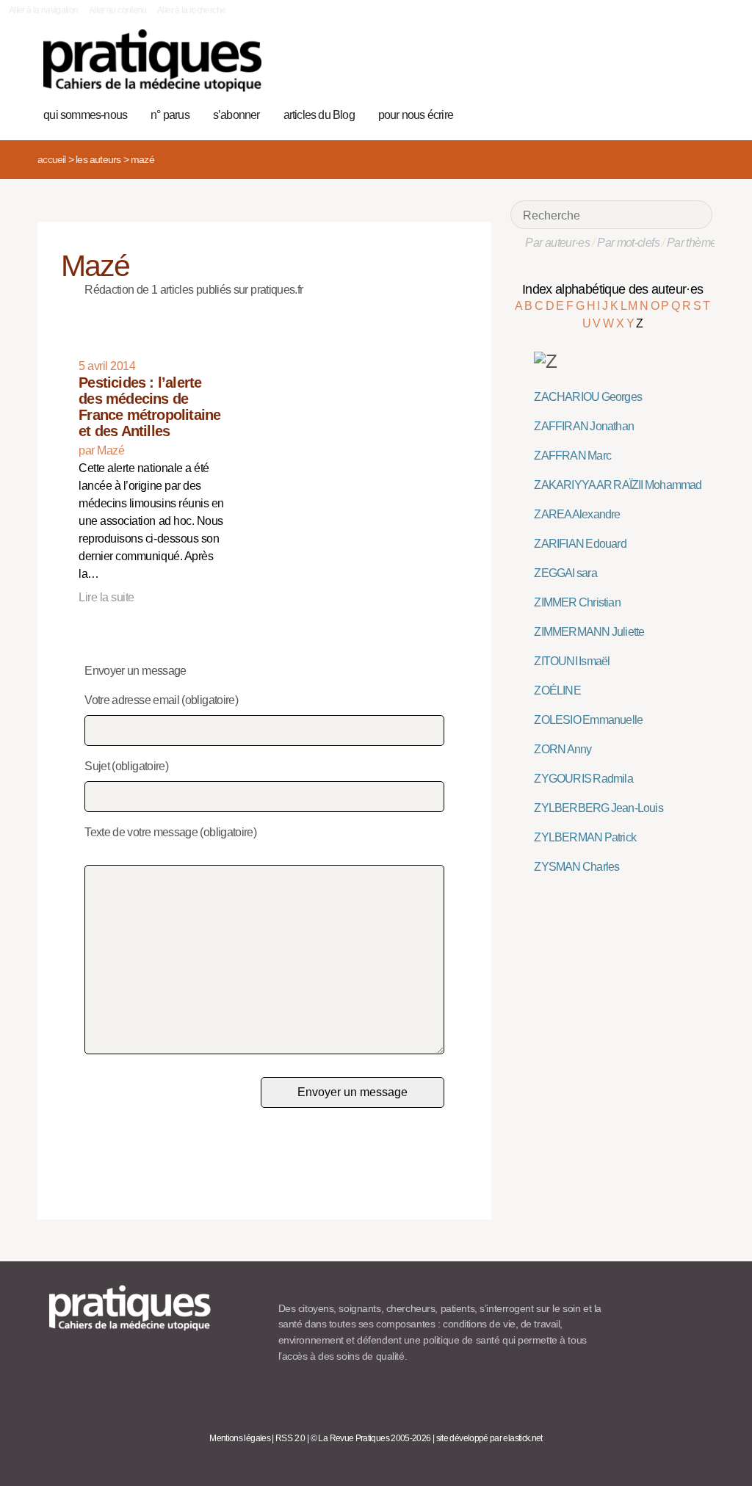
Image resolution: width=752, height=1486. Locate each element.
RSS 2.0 (290, 1438)
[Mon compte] (673, 113)
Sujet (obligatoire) (126, 766)
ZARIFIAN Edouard (580, 543)
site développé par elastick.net (489, 1438)
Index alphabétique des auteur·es (613, 289)
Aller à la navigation (44, 10)
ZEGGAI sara (565, 573)
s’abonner (236, 115)
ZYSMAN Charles (576, 866)
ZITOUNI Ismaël (572, 661)
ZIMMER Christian (577, 602)
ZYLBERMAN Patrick (585, 837)
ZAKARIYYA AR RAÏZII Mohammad (617, 485)
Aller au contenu (118, 10)
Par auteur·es (557, 242)
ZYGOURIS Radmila (583, 778)
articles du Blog (319, 115)
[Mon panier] (650, 113)
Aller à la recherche (191, 10)
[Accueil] (152, 60)
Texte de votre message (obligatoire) (170, 832)
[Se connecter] (696, 113)
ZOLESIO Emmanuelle (588, 720)
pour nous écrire (415, 115)
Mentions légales (239, 1438)
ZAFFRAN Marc (572, 455)
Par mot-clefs (628, 242)
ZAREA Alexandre (577, 514)
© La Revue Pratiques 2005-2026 (371, 1438)
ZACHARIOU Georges (588, 397)
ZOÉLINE (557, 690)
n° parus (170, 115)
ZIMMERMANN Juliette (589, 632)
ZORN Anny (562, 749)
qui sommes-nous (85, 115)
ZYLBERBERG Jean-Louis (598, 808)
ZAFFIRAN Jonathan (584, 426)
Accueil (51, 159)
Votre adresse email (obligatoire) (161, 700)
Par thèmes (694, 242)
